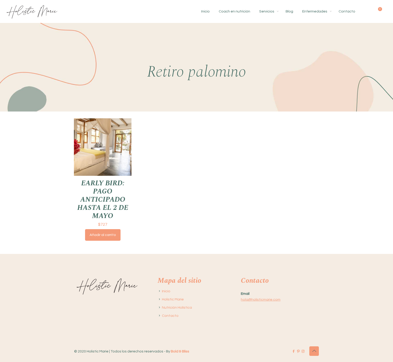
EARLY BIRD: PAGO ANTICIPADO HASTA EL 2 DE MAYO (102, 199)
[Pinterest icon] (298, 351)
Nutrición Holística (177, 307)
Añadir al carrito (103, 235)
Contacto (170, 315)
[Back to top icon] (314, 351)
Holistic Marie (173, 299)
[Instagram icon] (303, 351)
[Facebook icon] (293, 351)
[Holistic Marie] (32, 11)
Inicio (166, 291)
